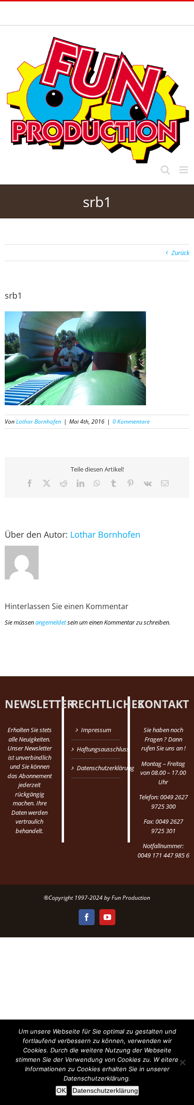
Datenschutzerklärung (96, 768)
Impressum (96, 730)
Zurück (180, 252)
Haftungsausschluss (96, 749)
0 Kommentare (131, 421)
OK (61, 1090)
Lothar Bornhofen (38, 421)
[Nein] (182, 1062)
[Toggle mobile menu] (184, 170)
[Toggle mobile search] (165, 170)
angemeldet (50, 622)
